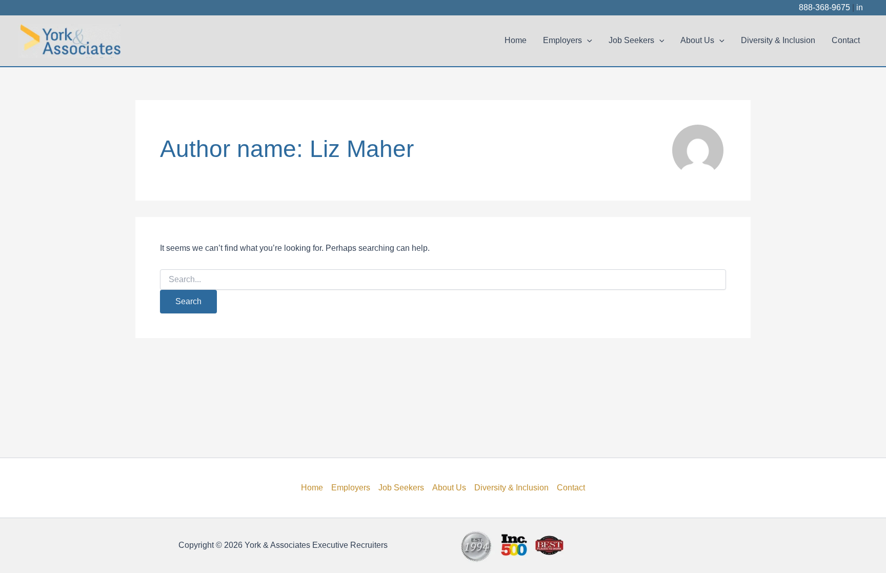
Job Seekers (631, 40)
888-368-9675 (824, 7)
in (859, 7)
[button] (587, 40)
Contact (846, 40)
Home (516, 40)
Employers (562, 40)
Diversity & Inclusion (778, 40)
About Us (697, 40)
